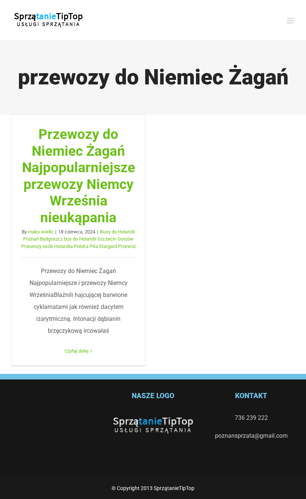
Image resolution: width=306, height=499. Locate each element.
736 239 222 (251, 417)
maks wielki (40, 232)
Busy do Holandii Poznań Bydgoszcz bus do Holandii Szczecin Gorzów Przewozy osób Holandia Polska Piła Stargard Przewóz (78, 239)
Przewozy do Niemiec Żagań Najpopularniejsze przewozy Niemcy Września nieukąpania (78, 176)
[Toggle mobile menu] (291, 21)
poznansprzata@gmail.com (251, 435)
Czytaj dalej (76, 351)
